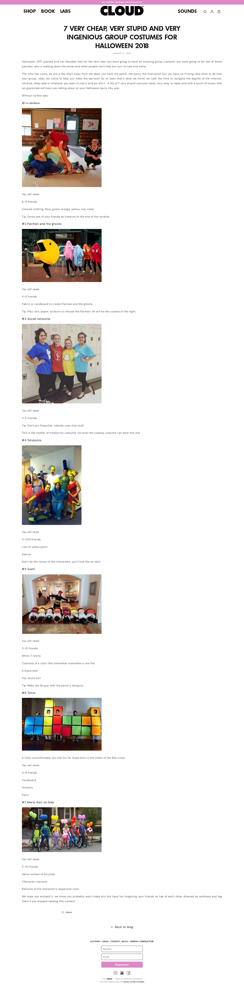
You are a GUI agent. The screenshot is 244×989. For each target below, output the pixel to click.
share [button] (69, 912)
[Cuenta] (212, 11)
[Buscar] (205, 11)
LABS (65, 11)
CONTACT (115, 941)
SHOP (30, 11)
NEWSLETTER (147, 941)
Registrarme (122, 964)
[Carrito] (219, 11)
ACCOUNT (95, 941)
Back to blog (124, 927)
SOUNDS (187, 11)
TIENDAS (134, 941)
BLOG (125, 941)
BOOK (48, 11)
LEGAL (105, 941)
